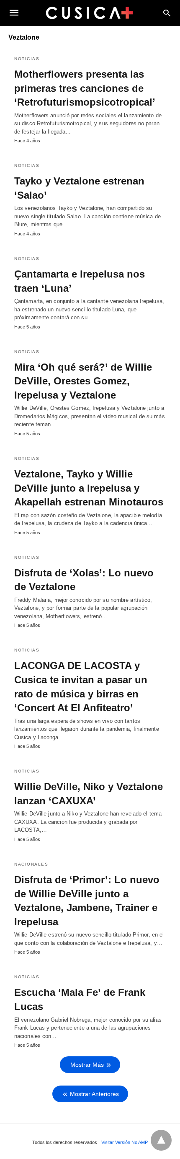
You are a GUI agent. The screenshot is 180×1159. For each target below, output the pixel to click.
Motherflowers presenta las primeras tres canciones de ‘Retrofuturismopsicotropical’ (84, 88)
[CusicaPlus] (89, 12)
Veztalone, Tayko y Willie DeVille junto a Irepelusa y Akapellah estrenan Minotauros (88, 488)
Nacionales (31, 864)
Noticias (26, 58)
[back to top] (161, 1140)
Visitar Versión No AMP (124, 1142)
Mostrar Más (87, 1064)
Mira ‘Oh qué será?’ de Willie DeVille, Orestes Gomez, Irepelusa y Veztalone (83, 381)
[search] (167, 13)
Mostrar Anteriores (94, 1094)
